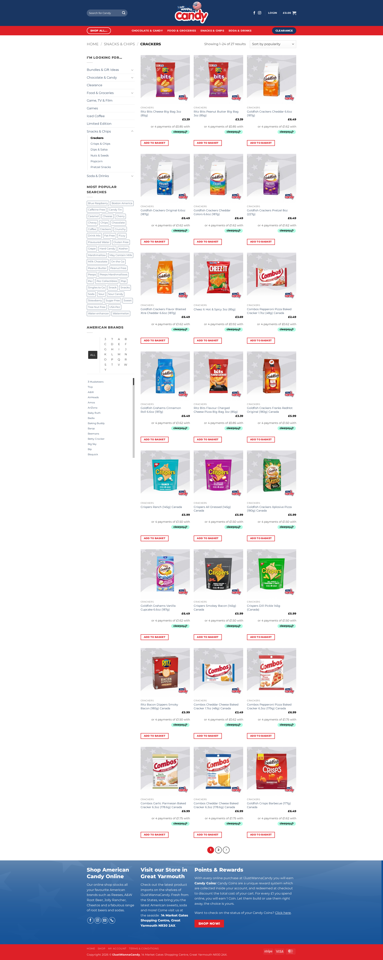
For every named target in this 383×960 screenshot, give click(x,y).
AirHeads (93, 397)
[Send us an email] (105, 920)
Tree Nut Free (97, 307)
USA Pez (114, 307)
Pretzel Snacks (101, 167)
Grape (92, 248)
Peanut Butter (97, 268)
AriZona (92, 407)
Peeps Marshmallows (113, 274)
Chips (104, 222)
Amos (91, 402)
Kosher (123, 248)
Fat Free (109, 235)
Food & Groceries (181, 30)
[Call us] (112, 920)
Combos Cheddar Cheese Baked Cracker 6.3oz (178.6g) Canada (216, 805)
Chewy (92, 222)
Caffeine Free (96, 209)
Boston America (122, 203)
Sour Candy (115, 294)
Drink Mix (94, 235)
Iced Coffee (96, 116)
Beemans (93, 433)
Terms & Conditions (144, 948)
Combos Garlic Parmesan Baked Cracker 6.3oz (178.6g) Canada (163, 805)
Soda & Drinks (240, 30)
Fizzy (122, 235)
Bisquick (93, 454)
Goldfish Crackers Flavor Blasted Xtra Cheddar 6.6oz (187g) (163, 311)
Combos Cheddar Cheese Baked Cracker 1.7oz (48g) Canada (216, 706)
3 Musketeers (96, 381)
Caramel (93, 216)
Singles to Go (96, 287)
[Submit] (123, 13)
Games (92, 108)
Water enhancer (98, 313)
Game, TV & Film (100, 100)
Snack (113, 287)
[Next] (226, 850)
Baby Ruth (94, 412)
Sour (101, 294)
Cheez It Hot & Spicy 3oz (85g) (215, 309)
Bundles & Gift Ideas (103, 70)
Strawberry (95, 300)
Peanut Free (118, 268)
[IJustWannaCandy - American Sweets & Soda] (191, 13)
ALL (92, 355)
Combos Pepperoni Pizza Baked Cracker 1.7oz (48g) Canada (269, 311)
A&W (91, 392)
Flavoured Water (99, 242)
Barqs (91, 428)
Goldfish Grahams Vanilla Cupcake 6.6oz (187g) (158, 607)
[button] (272, 13)
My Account (117, 948)
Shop (101, 948)
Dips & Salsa (99, 149)
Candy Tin (115, 209)
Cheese (107, 216)
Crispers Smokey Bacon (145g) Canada (215, 607)
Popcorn (97, 161)
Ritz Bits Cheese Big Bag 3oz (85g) (161, 113)
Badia (91, 418)
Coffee (92, 229)
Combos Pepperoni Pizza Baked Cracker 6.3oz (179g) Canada (269, 706)
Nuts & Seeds (100, 155)
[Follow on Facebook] (254, 13)
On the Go (117, 261)
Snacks (125, 287)
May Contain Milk (121, 255)
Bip (90, 449)
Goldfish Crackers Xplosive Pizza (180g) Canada (269, 509)
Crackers (97, 138)
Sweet (128, 300)
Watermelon (121, 313)
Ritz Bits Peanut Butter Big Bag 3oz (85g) (216, 113)
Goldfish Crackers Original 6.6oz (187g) (163, 212)
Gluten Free (121, 242)
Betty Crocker (96, 438)
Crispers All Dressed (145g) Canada (212, 509)
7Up (90, 386)
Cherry (120, 216)
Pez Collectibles (107, 281)
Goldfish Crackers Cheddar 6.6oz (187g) (269, 113)
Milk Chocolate (97, 261)
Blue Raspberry (98, 203)
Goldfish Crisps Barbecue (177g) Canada (269, 805)
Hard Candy (107, 248)
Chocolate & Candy (147, 30)
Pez (90, 281)
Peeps (92, 274)
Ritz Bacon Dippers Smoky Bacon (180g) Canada (159, 706)
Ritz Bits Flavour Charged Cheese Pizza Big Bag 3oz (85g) (216, 410)
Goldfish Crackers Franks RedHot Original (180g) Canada (270, 410)
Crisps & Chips (100, 143)
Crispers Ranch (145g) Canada (161, 507)
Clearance (94, 85)
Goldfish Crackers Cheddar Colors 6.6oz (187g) (212, 212)
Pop (123, 281)
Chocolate (118, 222)
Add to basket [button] (155, 143)
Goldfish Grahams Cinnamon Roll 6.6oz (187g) (161, 410)
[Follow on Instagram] (259, 13)
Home (93, 44)
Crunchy (120, 229)
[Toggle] (132, 69)
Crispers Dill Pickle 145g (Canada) (263, 607)
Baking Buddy (96, 423)
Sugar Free (113, 300)
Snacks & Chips (212, 30)
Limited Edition (99, 124)
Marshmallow (97, 255)
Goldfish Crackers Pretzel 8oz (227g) (267, 212)
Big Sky (92, 443)
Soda (91, 294)
